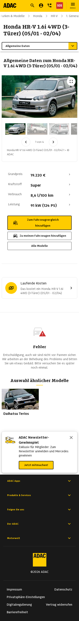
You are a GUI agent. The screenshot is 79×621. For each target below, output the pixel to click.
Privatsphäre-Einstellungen (26, 597)
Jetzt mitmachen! (36, 465)
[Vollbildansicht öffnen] (71, 81)
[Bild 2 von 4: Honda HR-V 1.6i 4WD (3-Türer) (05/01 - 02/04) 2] (37, 129)
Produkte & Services (19, 495)
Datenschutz (63, 589)
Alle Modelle (39, 246)
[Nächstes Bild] (53, 142)
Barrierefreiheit (17, 612)
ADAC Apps (13, 480)
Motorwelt (13, 538)
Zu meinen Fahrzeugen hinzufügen (43, 236)
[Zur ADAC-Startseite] (9, 5)
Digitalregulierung (19, 604)
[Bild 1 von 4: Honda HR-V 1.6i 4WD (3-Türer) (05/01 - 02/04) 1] (15, 129)
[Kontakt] (49, 5)
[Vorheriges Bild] (25, 142)
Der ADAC (13, 523)
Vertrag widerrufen (59, 604)
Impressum (14, 589)
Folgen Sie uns (15, 509)
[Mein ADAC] (41, 5)
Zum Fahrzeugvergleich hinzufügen (43, 222)
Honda (37, 16)
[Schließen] (71, 438)
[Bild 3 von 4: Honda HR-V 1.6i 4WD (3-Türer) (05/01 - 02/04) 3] (59, 129)
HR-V (54, 16)
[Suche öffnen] (32, 5)
